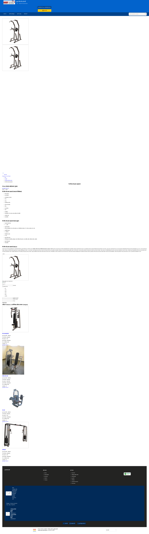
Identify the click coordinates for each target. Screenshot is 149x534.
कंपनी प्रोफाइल (11, 13)
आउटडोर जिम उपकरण (75, 481)
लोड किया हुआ (74, 476)
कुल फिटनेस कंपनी (21, 2)
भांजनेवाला (73, 479)
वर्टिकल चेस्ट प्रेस (5, 375)
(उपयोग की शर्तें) (55, 528)
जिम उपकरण (73, 483)
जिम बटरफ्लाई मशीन (5, 333)
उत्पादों (6, 178)
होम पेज (5, 13)
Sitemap (45, 479)
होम (5, 177)
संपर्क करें (25, 13)
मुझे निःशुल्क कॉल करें (82, 523)
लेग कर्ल (3, 410)
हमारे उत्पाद (19, 13)
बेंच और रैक (73, 472)
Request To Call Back (6, 176)
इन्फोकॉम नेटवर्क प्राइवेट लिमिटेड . (42, 530)
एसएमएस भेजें (73, 523)
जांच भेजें (45, 10)
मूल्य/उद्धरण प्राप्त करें (5, 188)
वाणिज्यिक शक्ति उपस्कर (8, 180)
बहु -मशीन (73, 478)
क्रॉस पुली (4, 449)
